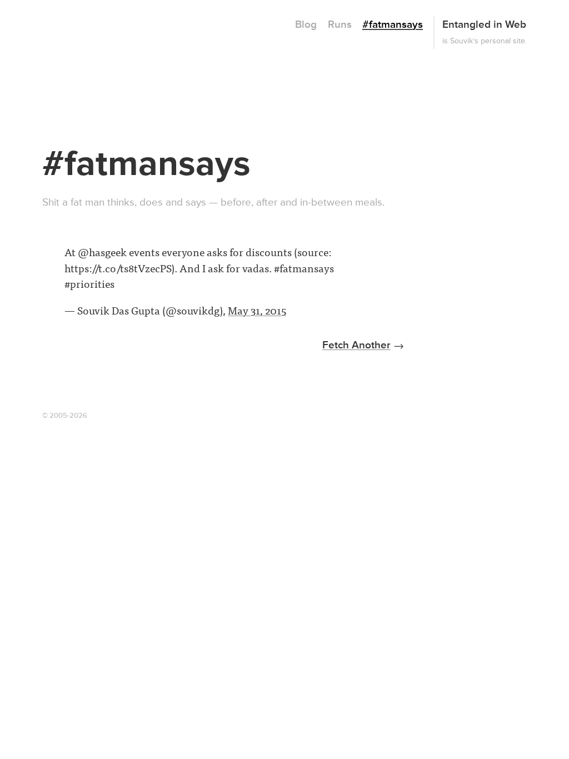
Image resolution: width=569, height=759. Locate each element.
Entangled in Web (484, 24)
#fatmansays (392, 24)
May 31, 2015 (257, 309)
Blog (306, 24)
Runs (340, 24)
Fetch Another (356, 345)
